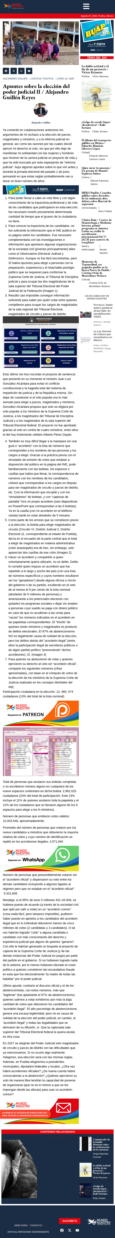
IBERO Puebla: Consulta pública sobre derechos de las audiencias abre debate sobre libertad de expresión (96, 198)
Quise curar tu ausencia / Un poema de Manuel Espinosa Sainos (96, 170)
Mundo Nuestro (104, 251)
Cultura (85, 177)
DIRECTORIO (21, 1225)
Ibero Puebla (105, 211)
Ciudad (85, 152)
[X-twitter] (69, 1230)
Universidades (89, 207)
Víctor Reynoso (100, 76)
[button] (6, 71)
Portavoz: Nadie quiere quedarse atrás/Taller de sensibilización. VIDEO (103, 310)
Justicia (36, 78)
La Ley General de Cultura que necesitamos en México (103, 336)
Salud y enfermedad (88, 248)
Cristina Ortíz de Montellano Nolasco (99, 284)
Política (48, 78)
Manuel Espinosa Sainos (99, 182)
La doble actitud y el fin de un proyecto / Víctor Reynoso (95, 69)
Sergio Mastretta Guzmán (100, 1155)
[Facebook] (61, 1230)
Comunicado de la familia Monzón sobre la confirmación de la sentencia (101, 1144)
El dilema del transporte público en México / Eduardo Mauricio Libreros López (96, 144)
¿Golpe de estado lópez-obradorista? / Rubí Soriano (96, 124)
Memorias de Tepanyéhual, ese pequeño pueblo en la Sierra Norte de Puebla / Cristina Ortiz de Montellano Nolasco (96, 268)
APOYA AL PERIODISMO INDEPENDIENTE (28, 1232)
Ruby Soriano (101, 131)
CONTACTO (36, 1225)
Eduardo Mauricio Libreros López (98, 157)
